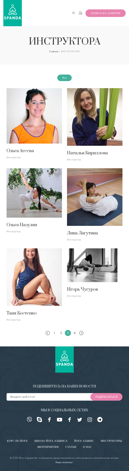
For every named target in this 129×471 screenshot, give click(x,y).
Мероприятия (48, 447)
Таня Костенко (22, 313)
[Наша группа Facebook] (49, 420)
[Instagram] (90, 420)
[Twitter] (79, 420)
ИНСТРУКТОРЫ (111, 441)
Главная (53, 51)
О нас (87, 447)
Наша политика (64, 462)
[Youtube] (59, 420)
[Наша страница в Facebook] (69, 420)
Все (64, 77)
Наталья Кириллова (87, 153)
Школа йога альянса (51, 441)
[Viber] (29, 420)
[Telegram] (100, 420)
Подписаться (106, 397)
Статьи (70, 447)
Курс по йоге (17, 441)
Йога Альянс (84, 441)
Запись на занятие (106, 13)
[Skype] (39, 420)
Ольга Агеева (20, 151)
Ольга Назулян (22, 225)
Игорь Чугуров (82, 289)
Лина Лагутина (82, 233)
